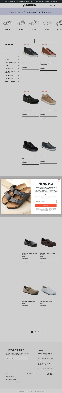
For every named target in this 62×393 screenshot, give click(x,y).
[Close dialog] (59, 180)
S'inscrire (45, 205)
